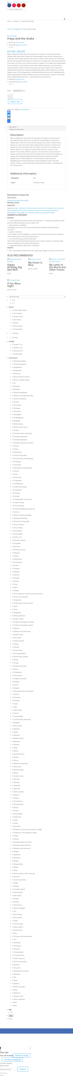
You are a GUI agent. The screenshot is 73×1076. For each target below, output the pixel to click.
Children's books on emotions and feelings (39, 208)
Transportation (18, 952)
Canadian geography (20, 440)
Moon (15, 748)
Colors (16, 474)
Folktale (16, 590)
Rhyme (16, 867)
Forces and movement (21, 597)
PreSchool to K (18, 351)
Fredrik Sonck (20, 42)
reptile (22, 213)
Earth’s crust (18, 537)
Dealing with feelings (20, 518)
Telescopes (17, 946)
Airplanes (17, 386)
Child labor (17, 462)
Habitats (16, 628)
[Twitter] (36, 115)
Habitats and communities (22, 631)
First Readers (18, 313)
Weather (16, 983)
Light (15, 707)
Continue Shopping (12, 1059)
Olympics (17, 782)
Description (13, 127)
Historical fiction (19, 641)
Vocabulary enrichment (21, 971)
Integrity (15, 200)
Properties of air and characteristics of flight (28, 829)
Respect (16, 861)
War (15, 977)
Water (16, 980)
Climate (16, 471)
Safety (27, 200)
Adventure (17, 374)
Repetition (17, 855)
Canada (16, 430)
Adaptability (18, 367)
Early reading (18, 528)
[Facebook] (36, 112)
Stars (15, 933)
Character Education (20, 455)
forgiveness (32, 210)
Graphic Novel (18, 316)
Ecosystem (17, 543)
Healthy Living (18, 634)
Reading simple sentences (22, 845)
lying (37, 210)
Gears (16, 609)
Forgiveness (17, 600)
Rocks (15, 870)
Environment (18, 562)
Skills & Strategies (19, 908)
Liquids (16, 713)
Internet (16, 694)
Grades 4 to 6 (18, 348)
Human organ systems (21, 656)
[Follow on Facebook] (9, 5)
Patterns (16, 798)
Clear (23, 91)
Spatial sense (18, 930)
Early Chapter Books (20, 310)
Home (9, 21)
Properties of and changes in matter (25, 833)
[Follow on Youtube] (24, 5)
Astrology (17, 408)
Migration (17, 741)
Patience (16, 795)
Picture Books (18, 326)
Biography (17, 421)
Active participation (20, 364)
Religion (16, 851)
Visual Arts (17, 968)
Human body (18, 650)
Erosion (16, 565)
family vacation (23, 210)
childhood (22, 208)
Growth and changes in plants (23, 625)
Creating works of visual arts (23, 499)
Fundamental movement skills (23, 603)
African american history (22, 377)
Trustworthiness (19, 955)
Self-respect (17, 895)
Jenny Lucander (22, 45)
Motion (16, 751)
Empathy (10, 200)
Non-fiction (17, 320)
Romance (17, 877)
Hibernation (17, 638)
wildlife (52, 213)
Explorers (17, 572)
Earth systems (18, 534)
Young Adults (18, 329)
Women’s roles (18, 996)
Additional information (16, 129)
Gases (16, 606)
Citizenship (17, 465)
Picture (16, 811)
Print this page (12, 36)
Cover (9, 91)
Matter (16, 732)
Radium (16, 839)
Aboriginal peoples (20, 361)
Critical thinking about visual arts (24, 509)
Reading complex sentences (23, 842)
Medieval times (19, 738)
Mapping (17, 722)
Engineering (18, 559)
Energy (16, 556)
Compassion (18, 480)
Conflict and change (20, 487)
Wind (15, 990)
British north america (20, 427)
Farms (16, 584)
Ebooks (16, 333)
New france (17, 767)
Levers (16, 704)
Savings (16, 886)
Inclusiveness (18, 675)
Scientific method (19, 889)
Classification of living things (23, 468)
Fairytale (16, 578)
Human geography (20, 653)
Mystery (16, 757)
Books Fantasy (18, 424)
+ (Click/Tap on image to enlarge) (17, 33)
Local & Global (18, 716)
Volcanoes (17, 974)
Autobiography (18, 418)
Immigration (18, 672)
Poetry (16, 823)
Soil (15, 911)
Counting (17, 493)
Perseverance (18, 801)
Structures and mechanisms (23, 936)
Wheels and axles (19, 987)
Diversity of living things (21, 521)
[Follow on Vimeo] (28, 5)
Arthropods (17, 405)
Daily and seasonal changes (23, 515)
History (16, 644)
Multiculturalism (19, 754)
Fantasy (16, 581)
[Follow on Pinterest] (19, 5)
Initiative (16, 682)
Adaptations (18, 370)
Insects (16, 685)
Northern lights (19, 770)
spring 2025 (45, 213)
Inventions (17, 697)
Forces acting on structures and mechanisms (28, 594)
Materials (17, 729)
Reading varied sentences (22, 848)
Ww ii (15, 1005)
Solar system (18, 917)
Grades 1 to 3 (18, 344)
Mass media (18, 726)
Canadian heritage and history (23, 443)
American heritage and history (23, 396)
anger (16, 208)
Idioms (16, 669)
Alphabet (17, 389)
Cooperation (18, 490)
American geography (20, 392)
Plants (16, 820)
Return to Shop (21, 1055)
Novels (16, 323)
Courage (16, 496)
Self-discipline (18, 892)
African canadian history (21, 380)
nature (42, 210)
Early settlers (18, 531)
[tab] (36, 127)
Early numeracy (19, 524)
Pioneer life (17, 817)
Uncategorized (16, 29)
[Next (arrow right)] (2, 1075)
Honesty (16, 647)
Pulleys (16, 836)
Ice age (16, 663)
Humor (16, 660)
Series (16, 337)
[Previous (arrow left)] (1, 1075)
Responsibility (18, 864)
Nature (16, 760)
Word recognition (19, 999)
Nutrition (17, 779)
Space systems (18, 927)
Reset (10, 1019)
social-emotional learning (33, 213)
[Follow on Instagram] (14, 5)
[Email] (36, 118)
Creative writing (19, 502)
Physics (16, 807)
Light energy (18, 710)
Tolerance (17, 949)
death (9, 210)
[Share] (36, 121)
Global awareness (19, 616)
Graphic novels (18, 619)
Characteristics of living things (23, 458)
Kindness (17, 700)
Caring (16, 449)
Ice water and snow (20, 666)
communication (58, 208)
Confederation (18, 484)
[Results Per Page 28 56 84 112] (37, 297)
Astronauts (17, 411)
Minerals (16, 745)
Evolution (17, 568)
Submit (23, 1069)
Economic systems (19, 540)
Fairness (16, 575)
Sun (15, 939)
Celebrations (18, 452)
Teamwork (17, 943)
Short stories (18, 905)
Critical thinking (19, 506)
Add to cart (15, 101)
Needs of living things (21, 763)
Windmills (17, 993)
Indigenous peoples (20, 678)
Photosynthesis (18, 804)
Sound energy (18, 924)
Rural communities (20, 880)
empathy (14, 210)
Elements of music (20, 550)
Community (17, 477)
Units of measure (19, 958)
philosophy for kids (13, 213)
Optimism (17, 789)
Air (15, 383)
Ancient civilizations (20, 399)
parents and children (51, 210)
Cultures (16, 512)
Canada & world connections (23, 433)
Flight (15, 587)
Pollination (17, 826)
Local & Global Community (22, 719)
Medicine (17, 735)
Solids (16, 921)
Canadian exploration (21, 436)
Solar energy (18, 914)
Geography (17, 612)
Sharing (16, 902)
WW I (15, 1002)
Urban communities (20, 961)
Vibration (17, 965)
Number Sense (18, 776)
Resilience (21, 200)
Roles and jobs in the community (24, 873)
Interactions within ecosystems (24, 691)
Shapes (16, 899)
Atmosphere (18, 414)
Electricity (17, 546)
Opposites (17, 785)
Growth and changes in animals (24, 622)
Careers (16, 446)
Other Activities (19, 792)
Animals (16, 402)
